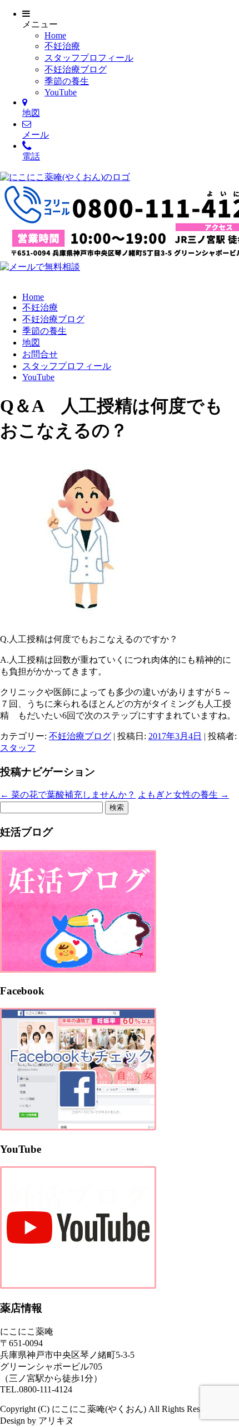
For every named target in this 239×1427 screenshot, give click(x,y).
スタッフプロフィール (88, 57)
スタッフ (18, 748)
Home (55, 35)
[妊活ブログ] (78, 969)
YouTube (60, 92)
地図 (31, 342)
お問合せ (40, 354)
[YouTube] (78, 1285)
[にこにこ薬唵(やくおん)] (65, 177)
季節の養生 (66, 81)
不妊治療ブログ (75, 69)
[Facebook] (78, 1127)
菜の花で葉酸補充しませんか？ (68, 794)
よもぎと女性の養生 (183, 794)
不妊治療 (62, 46)
